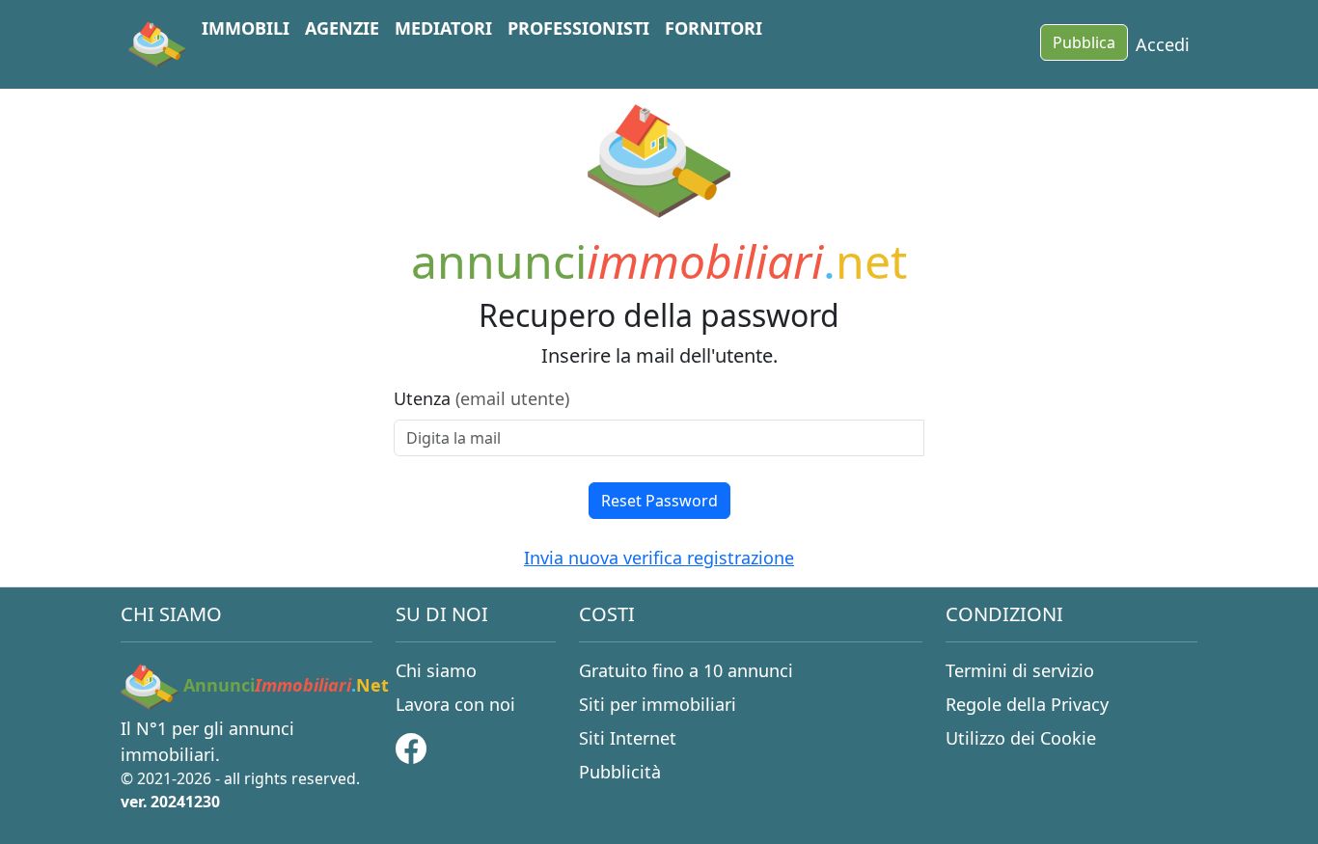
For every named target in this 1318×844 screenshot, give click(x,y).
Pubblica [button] (1084, 42)
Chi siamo (436, 670)
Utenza (481, 398)
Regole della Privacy (1027, 704)
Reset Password (659, 500)
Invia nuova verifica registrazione (659, 557)
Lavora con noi (455, 704)
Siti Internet (627, 737)
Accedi (1163, 44)
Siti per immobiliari (657, 704)
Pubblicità (620, 771)
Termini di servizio (1020, 670)
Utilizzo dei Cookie (1021, 737)
